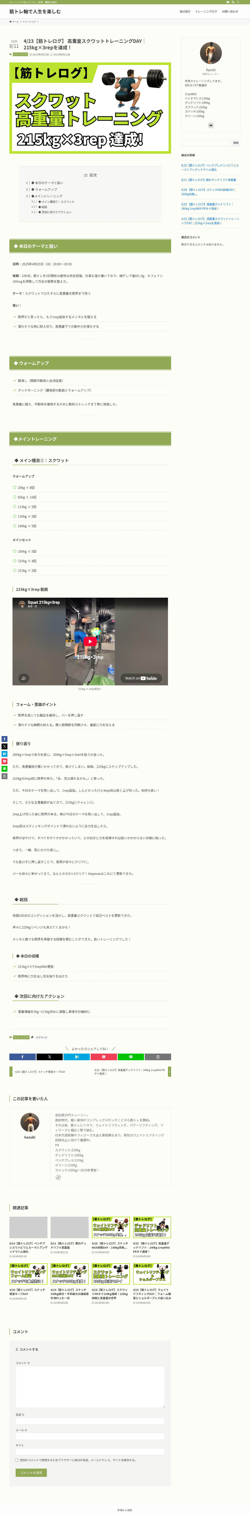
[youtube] (227, 2)
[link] (58, 1177)
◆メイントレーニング (46, 196)
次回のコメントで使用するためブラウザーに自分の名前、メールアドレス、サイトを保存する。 (78, 1460)
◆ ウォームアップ (44, 189)
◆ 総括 (42, 207)
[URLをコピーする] (158, 1057)
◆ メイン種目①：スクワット (56, 201)
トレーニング (20, 54)
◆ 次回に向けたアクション (54, 212)
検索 (236, 143)
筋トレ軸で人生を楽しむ (35, 11)
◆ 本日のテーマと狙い (47, 182)
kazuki (29, 1137)
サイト (20, 1445)
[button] (22, 1057)
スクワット (41, 1037)
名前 (20, 1414)
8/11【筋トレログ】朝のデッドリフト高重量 (208, 180)
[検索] (238, 2)
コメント (23, 1363)
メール (21, 1430)
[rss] (233, 2)
